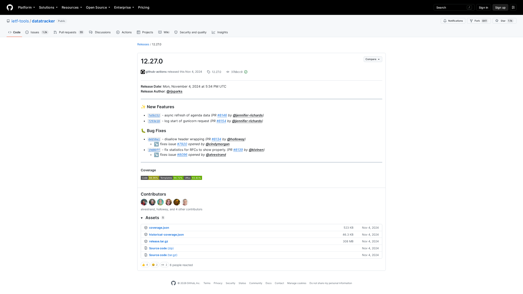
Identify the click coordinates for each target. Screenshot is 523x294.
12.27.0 (156, 44)
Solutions (46, 7)
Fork (481, 20)
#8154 (221, 121)
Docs (269, 283)
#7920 (182, 144)
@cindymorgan (218, 144)
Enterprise (122, 7)
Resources (70, 7)
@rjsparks (174, 91)
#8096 (182, 155)
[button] (261, 218)
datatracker (43, 21)
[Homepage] (10, 7)
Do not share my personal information (331, 283)
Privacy (218, 283)
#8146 (222, 115)
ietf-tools (20, 21)
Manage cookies (296, 283)
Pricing (143, 7)
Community (255, 283)
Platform (25, 7)
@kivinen (256, 150)
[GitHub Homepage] (173, 283)
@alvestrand (216, 155)
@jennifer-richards (248, 115)
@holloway (236, 139)
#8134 (216, 139)
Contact (279, 283)
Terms (206, 283)
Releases (143, 44)
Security (230, 283)
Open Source (96, 7)
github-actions (156, 71)
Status (242, 283)
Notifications (455, 20)
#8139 (238, 150)
